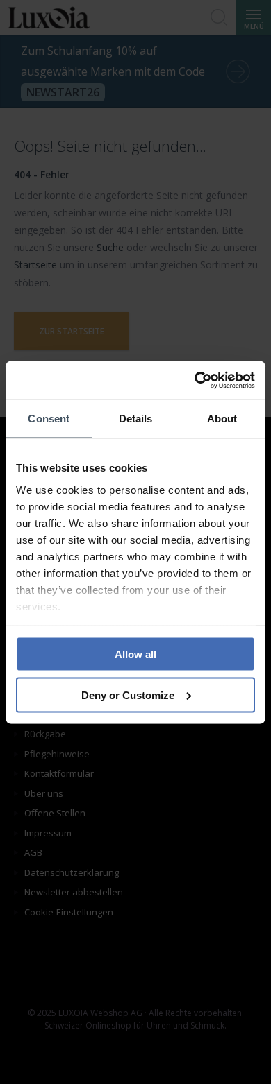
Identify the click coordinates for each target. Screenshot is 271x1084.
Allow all (135, 654)
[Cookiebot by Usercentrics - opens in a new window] (195, 380)
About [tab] (222, 418)
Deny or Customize (127, 694)
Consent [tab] (48, 418)
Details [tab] (136, 418)
